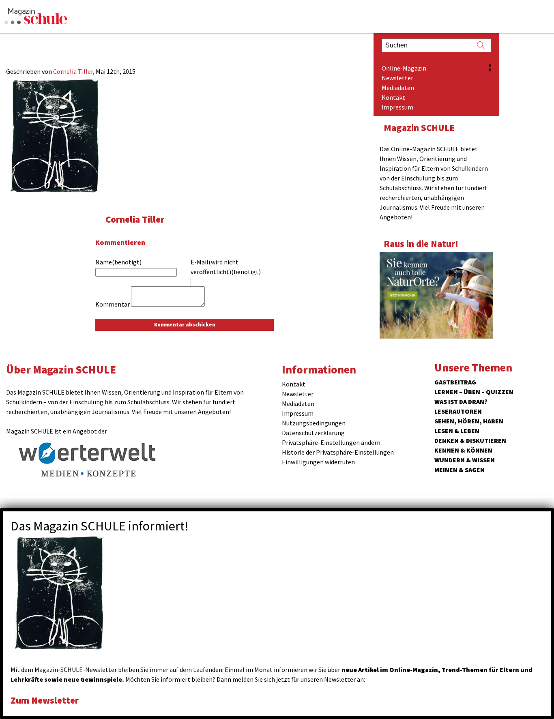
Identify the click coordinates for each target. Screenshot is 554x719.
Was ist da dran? (460, 401)
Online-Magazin (404, 68)
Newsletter (397, 78)
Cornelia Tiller (134, 219)
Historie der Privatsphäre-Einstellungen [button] (338, 452)
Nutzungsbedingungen (314, 423)
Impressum (397, 107)
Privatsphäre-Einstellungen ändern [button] (331, 442)
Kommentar (112, 304)
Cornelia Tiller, (74, 71)
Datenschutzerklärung (313, 433)
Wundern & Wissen (464, 460)
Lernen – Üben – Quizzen (473, 392)
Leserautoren (458, 411)
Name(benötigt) (118, 262)
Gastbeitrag (455, 382)
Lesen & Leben (456, 431)
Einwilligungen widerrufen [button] (318, 462)
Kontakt (393, 97)
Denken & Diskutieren (470, 440)
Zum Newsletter (45, 700)
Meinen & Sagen (459, 470)
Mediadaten (398, 88)
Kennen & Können (463, 450)
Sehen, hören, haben (468, 421)
